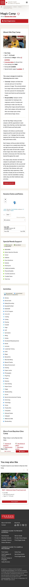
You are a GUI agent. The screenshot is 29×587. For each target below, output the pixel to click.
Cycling (6, 319)
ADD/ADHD (7, 249)
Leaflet (5, 209)
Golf (6, 330)
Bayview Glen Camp (8, 8)
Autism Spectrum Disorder (11, 252)
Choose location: (21, 217)
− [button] (5, 202)
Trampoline (7, 410)
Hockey (6, 338)
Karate (6, 343)
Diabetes (7, 257)
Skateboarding (8, 391)
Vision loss (7, 279)
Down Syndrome (9, 260)
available (19, 69)
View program (14, 501)
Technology (8, 402)
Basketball (7, 308)
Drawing (7, 322)
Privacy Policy (22, 578)
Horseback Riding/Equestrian (12, 341)
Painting (7, 367)
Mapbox (12, 210)
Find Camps (4, 552)
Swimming (7, 400)
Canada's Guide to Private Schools (11, 531)
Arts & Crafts (8, 300)
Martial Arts (8, 357)
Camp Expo (18, 552)
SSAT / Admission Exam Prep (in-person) (14, 490)
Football (7, 324)
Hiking (6, 335)
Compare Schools (6, 540)
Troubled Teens (8, 276)
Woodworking (8, 421)
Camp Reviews (5, 562)
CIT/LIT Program (9, 311)
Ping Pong (7, 375)
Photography (8, 373)
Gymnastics (8, 332)
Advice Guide (18, 536)
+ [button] (5, 199)
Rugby (6, 389)
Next (27, 469)
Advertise (17, 522)
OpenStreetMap (14, 209)
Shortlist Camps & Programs (6, 558)
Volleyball (7, 416)
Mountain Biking (9, 359)
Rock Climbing (8, 383)
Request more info (9, 183)
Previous (24, 469)
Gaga (6, 327)
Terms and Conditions (5, 578)
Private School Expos (21, 538)
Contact (3, 525)
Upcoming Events (20, 554)
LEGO (6, 351)
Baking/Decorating (9, 303)
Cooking (7, 316)
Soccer (6, 394)
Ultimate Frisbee (9, 413)
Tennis (6, 405)
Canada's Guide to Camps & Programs (12, 547)
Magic (6, 354)
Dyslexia (7, 263)
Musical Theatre (9, 362)
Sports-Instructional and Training (13, 397)
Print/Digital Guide (20, 540)
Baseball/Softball (9, 306)
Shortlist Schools (6, 538)
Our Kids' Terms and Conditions (7, 570)
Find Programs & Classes (6, 555)
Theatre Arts (8, 408)
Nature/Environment (10, 365)
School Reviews (6, 542)
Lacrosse (7, 346)
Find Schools (5, 536)
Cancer (6, 255)
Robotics (7, 381)
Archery (7, 298)
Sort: (4, 214)
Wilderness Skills (9, 418)
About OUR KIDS (6, 522)
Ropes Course (8, 386)
